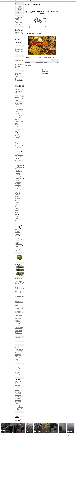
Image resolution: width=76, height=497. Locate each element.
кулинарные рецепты (18, 305)
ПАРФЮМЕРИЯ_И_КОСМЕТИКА (19, 384)
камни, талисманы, (17, 163)
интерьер (16, 297)
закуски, (16, 172)
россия (16, 325)
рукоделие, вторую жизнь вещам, (19, 223)
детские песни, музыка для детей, (19, 138)
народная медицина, (17, 193)
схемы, (16, 207)
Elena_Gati (19, 366)
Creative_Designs (17, 402)
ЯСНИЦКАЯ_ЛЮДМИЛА (20, 374)
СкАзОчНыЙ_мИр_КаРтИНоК (18, 406)
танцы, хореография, (17, 231)
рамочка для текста (19, 321)
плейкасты (17, 316)
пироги (18, 315)
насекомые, (17, 111)
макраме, (17, 218)
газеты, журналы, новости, (18, 129)
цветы (18, 333)
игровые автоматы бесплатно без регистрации (19, 294)
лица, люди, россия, (17, 183)
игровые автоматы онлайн (19, 295)
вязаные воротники (20, 287)
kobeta (22, 369)
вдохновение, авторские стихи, (19, 178)
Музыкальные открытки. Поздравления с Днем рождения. (19, 47)
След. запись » (45, 62)
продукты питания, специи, (19, 176)
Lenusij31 (16, 367)
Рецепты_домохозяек (17, 385)
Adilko (17, 349)
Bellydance (16, 396)
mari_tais (19, 351)
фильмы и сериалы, (18, 228)
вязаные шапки (17, 288)
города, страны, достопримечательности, (18, 131)
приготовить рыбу (29, 57)
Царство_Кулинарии (21, 391)
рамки (20, 319)
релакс (22, 323)
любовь (16, 306)
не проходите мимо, (17, 196)
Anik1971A (20, 365)
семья (18, 327)
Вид (55, 0)
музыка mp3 (17, 309)
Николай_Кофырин (17, 358)
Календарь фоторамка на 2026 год (19, 19)
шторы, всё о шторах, (18, 158)
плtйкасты (20, 315)
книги (23, 298)
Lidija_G (18, 367)
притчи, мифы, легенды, (18, 182)
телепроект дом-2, (18, 199)
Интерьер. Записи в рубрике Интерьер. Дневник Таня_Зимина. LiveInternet (19, 23)
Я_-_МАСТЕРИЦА (18, 398)
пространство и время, (18, 151)
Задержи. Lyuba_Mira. (17, 66)
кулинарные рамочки (17, 304)
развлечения (17, 319)
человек (21, 333)
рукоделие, (16, 214)
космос (21, 300)
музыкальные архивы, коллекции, (19, 190)
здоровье (21, 292)
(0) (15, 21)
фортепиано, (17, 192)
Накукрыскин (17, 100)
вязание (18, 283)
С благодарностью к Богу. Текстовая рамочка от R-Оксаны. (19, 38)
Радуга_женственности (18, 392)
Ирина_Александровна (20, 371)
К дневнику (41, 62)
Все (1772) (23, 364)
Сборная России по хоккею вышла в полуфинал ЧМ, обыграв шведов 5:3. (19, 50)
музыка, (16, 187)
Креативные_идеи (19, 381)
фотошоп (20, 332)
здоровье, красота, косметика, (18, 146)
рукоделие (19, 325)
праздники (17, 318)
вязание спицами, (18, 117)
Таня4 (19, 373)
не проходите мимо (18, 311)
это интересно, (17, 250)
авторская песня (21, 278)
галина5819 (16, 354)
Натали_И (18, 372)
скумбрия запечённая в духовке (36, 57)
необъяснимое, (17, 154)
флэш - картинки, (17, 208)
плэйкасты (20, 316)
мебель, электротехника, (18, 156)
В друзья (20, 12)
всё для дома (19, 281)
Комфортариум (20, 401)
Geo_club (22, 396)
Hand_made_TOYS (17, 386)
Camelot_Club (19, 396)
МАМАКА (16, 372)
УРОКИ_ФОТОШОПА (17, 382)
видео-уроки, (17, 242)
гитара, (16, 188)
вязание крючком (18, 285)
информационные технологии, (19, 165)
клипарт (21, 298)
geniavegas (20, 369)
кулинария (19, 303)
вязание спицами (18, 287)
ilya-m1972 (16, 350)
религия (18, 324)
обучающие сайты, (18, 230)
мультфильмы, (17, 227)
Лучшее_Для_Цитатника (18, 398)
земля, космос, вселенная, (18, 150)
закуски (18, 292)
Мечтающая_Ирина (21, 357)
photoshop (16, 278)
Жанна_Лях (16, 355)
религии (16, 324)
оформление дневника (19, 313)
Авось (31, 0)
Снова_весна (16, 373)
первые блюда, (17, 174)
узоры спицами (19, 331)
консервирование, (18, 173)
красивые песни (21, 301)
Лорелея (16, 381)
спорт (17, 328)
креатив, (16, 169)
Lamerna (21, 350)
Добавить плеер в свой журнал (18, 99)
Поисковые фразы (21, 421)
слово (20, 327)
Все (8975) (23, 27)
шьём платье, (17, 240)
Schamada (20, 352)
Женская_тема (17, 401)
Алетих (19, 370)
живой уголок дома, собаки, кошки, (19, 109)
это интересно (19, 335)
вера (22, 279)
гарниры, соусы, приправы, (19, 171)
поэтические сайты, (18, 181)
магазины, (16, 184)
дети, (15, 135)
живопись (16, 291)
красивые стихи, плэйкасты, (19, 179)
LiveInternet (16, 0)
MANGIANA (16, 351)
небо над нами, (17, 236)
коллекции (17, 299)
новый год (16, 312)
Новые (57, 62)
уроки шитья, (17, 238)
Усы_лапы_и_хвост (17, 395)
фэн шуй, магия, (17, 249)
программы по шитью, (18, 237)
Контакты (68, 435)
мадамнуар (16, 376)
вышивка (20, 282)
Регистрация (22, 0)
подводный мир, (17, 113)
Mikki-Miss (21, 351)
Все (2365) (23, 16)
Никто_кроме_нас (22, 358)
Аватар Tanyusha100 (19, 8)
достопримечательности (18, 290)
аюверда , (17, 246)
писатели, (17, 180)
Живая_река (19, 355)
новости (21, 311)
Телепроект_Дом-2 (17, 403)
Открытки (17, 76)
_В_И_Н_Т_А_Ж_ (17, 390)
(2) (15, 48)
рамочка (20, 320)
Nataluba (20, 367)
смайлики (32, 69)
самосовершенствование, (18, 225)
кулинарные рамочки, (18, 202)
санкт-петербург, (17, 134)
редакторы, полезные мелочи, (19, 167)
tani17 (16, 370)
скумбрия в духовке (46, 57)
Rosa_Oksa (16, 352)
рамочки (18, 322)
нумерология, (17, 248)
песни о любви (17, 314)
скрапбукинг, (17, 222)
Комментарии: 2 (20, 65)
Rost (18, 352)
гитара (21, 288)
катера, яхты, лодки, (18, 234)
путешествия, (16, 210)
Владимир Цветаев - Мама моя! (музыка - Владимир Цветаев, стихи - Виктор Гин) (19, 61)
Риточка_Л (19, 359)
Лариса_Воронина (17, 356)
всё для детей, (17, 136)
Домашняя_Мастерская (18, 383)
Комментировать (27, 62)
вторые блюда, (17, 170)
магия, (16, 247)
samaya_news (21, 408)
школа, (16, 241)
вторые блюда (42, 57)
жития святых (19, 291)
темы (22, 330)
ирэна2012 (20, 375)
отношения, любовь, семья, (18, 198)
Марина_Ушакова (17, 357)
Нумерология (16, 389)
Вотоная (21, 370)
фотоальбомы (17, 332)
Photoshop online (18, 78)
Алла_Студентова (17, 347)
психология (19, 318)
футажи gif (16, 333)
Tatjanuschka (20, 353)
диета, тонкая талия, (18, 147)
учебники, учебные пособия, (19, 244)
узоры (16, 331)
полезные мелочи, (17, 209)
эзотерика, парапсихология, (18, 245)
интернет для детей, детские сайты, (20, 140)
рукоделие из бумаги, (18, 221)
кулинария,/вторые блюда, (30, 56)
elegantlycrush (16, 369)
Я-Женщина (19, 389)
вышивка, (17, 216)
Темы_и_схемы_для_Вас (18, 407)
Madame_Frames (17, 409)
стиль (19, 328)
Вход (24, 0)
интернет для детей (21, 296)
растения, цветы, (17, 211)
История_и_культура (17, 394)
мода (20, 306)
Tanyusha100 (15, 3)
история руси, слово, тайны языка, (19, 160)
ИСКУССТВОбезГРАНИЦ (18, 399)
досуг (23, 290)
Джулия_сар (16, 371)
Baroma (19, 349)
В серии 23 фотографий (21, 275)
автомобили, (17, 233)
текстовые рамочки (18, 330)
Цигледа (16, 374)
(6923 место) (16, 93)
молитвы (19, 308)
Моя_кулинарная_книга (18, 400)
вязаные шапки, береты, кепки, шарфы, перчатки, (19, 126)
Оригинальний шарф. (17, 24)
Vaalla (21, 368)
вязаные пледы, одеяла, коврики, (19, 121)
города (23, 288)
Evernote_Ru (22, 407)
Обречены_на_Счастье (18, 393)
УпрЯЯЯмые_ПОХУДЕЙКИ (18, 397)
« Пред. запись (38, 62)
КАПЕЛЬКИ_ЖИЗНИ (17, 408)
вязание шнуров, (17, 118)
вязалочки (16, 388)
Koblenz (19, 350)
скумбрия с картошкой (52, 57)
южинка (16, 361)
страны (21, 328)
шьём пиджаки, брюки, (18, 239)
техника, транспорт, (17, 232)
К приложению (22, 96)
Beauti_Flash (21, 349)
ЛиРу (20, 395)
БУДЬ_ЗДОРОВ (17, 391)
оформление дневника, (18, 200)
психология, (17, 226)
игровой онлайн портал (18, 293)
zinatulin (18, 370)
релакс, (16, 212)
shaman (19, 278)
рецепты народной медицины (18, 324)
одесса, (16, 133)
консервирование (18, 300)
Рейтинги (28, 0)
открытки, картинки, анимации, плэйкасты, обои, (18, 197)
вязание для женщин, (18, 115)
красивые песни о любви (17, 302)
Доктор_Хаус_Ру (20, 354)
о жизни (19, 312)
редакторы (19, 323)
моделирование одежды (18, 307)
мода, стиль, (16, 186)
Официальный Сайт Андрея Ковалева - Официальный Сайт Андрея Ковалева (19, 18)
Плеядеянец (16, 359)
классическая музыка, (18, 189)
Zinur (22, 353)
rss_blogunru (16, 414)
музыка (21, 308)
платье (22, 315)
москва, (16, 132)
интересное (16, 296)
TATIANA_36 (16, 368)
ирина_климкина (17, 375)
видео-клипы (17, 280)
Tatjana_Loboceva (17, 353)
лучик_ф (23, 375)
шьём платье (19, 334)
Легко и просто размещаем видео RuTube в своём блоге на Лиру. (19, 32)
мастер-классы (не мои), (18, 185)
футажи (22, 332)
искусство (19, 297)
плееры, (16, 204)
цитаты (20, 333)
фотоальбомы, (17, 235)
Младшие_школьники (17, 387)
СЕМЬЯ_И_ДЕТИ (17, 360)
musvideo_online (20, 414)
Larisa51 (23, 350)
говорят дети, (17, 137)
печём (16, 315)
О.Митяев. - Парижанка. (18, 67)
